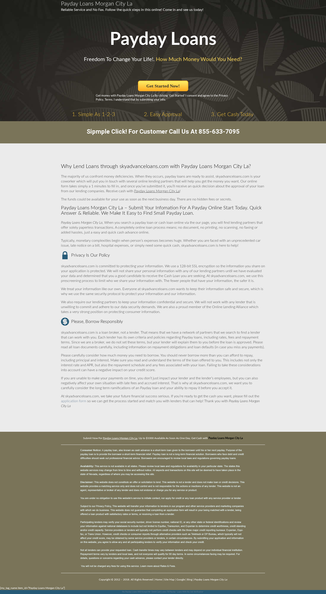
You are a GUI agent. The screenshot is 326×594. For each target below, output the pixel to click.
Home (158, 579)
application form (73, 401)
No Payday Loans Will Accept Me (136, 592)
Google (181, 579)
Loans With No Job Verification (190, 592)
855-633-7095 (219, 131)
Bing (189, 579)
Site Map (169, 579)
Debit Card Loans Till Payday (163, 592)
